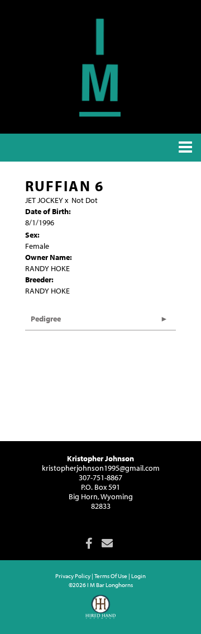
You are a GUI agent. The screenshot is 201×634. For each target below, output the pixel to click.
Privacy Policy (72, 576)
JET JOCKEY (44, 200)
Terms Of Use (110, 576)
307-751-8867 (100, 477)
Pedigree (46, 319)
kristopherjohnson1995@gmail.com (101, 468)
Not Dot (84, 200)
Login (138, 576)
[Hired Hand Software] (100, 611)
